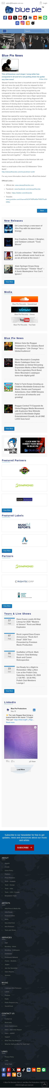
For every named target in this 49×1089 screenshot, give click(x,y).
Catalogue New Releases (13, 988)
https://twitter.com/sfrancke (22, 193)
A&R (6, 943)
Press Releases (10, 878)
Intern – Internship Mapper (13, 1030)
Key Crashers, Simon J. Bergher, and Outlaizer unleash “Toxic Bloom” (29, 241)
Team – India (9, 888)
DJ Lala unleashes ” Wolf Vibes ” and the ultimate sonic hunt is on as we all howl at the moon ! (29, 255)
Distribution (8, 954)
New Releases (9, 926)
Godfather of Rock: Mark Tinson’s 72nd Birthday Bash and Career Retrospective (28, 656)
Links (6, 1060)
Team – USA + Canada (12, 892)
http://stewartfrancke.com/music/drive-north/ (18, 172)
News (6, 919)
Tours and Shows (10, 930)
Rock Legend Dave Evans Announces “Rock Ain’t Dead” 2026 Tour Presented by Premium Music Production (28, 639)
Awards (7, 863)
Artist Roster (9, 912)
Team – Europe (10, 885)
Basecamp (8, 1022)
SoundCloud (9, 1006)
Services (7, 975)
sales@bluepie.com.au (14, 3)
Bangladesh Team (11, 896)
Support (7, 1037)
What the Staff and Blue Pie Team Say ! (17, 1044)
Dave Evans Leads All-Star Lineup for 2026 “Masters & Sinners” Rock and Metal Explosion (29, 623)
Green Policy (9, 870)
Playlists (7, 995)
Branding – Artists (10, 946)
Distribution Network (11, 957)
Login (45, 3)
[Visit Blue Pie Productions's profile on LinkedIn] (8, 710)
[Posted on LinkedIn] (34, 710)
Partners (7, 874)
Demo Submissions (11, 1026)
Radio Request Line (11, 1002)
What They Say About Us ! (13, 1040)
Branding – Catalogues (12, 950)
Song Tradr (8, 1064)
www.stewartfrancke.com (24, 185)
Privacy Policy (9, 1057)
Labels (7, 992)
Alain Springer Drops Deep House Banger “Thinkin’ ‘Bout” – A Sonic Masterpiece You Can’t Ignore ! (29, 270)
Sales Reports (9, 972)
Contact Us (8, 1019)
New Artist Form (10, 923)
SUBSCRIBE (23, 848)
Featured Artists (10, 916)
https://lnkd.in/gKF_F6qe (23, 720)
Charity (7, 867)
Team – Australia (10, 881)
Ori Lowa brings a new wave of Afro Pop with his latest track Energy (28, 228)
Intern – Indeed (10, 1033)
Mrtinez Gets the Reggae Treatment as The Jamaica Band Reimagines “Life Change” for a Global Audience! (29, 347)
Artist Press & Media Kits (12, 908)
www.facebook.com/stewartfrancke (27, 189)
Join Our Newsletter (11, 968)
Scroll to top (44, 1084)
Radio (7, 999)
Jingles (7, 964)
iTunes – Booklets (10, 961)
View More (9, 282)
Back (42, 210)
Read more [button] (10, 722)
